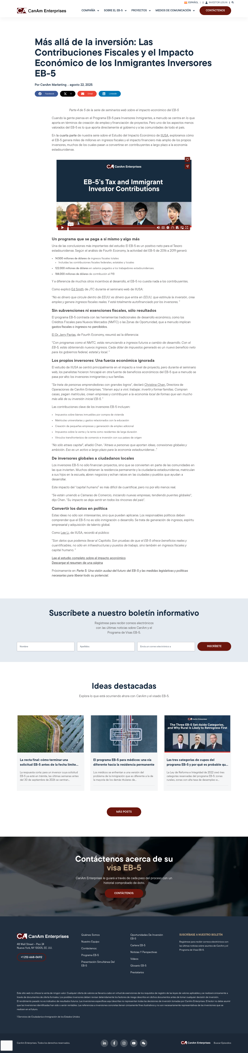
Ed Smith (77, 289)
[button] (46, 94)
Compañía (88, 10)
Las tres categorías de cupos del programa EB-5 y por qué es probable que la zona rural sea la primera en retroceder (197, 765)
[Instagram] (124, 1043)
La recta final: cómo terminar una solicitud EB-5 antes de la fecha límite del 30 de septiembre (48, 765)
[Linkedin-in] (104, 1043)
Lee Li (65, 533)
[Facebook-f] (114, 1043)
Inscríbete (214, 646)
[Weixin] (143, 1043)
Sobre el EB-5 (113, 10)
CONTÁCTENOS (215, 10)
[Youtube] (133, 1043)
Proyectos (139, 10)
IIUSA (164, 135)
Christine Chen (154, 385)
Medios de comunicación (173, 10)
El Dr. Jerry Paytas (64, 335)
